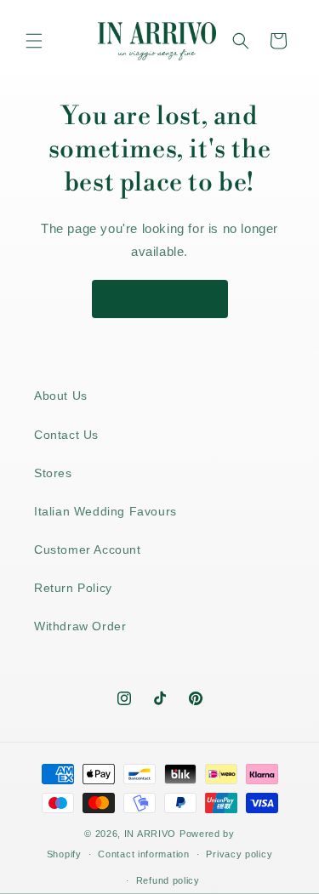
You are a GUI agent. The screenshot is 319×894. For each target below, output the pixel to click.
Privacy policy (239, 854)
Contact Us (66, 434)
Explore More (159, 299)
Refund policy (168, 880)
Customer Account (87, 549)
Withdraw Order (80, 626)
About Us (61, 395)
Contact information (143, 854)
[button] (34, 41)
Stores (53, 473)
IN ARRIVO (150, 834)
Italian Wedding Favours (105, 511)
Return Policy (73, 588)
